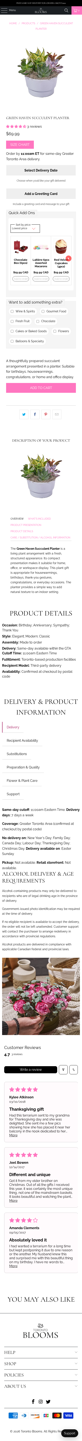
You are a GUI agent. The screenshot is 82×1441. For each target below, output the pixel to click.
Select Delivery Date (41, 170)
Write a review (31, 1070)
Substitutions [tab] (17, 754)
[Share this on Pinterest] (45, 414)
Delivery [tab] (13, 727)
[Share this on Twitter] (23, 414)
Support (69, 1433)
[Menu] (2, 10)
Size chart (20, 145)
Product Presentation (26, 525)
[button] (16, 126)
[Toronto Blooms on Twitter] (48, 1402)
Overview (17, 518)
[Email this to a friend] (56, 414)
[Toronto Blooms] (41, 10)
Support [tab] (13, 794)
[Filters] (63, 1069)
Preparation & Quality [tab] (23, 767)
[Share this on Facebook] (34, 414)
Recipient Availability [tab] (22, 741)
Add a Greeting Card (41, 194)
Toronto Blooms (31, 1431)
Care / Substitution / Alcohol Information (40, 537)
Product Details (22, 531)
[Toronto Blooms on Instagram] (41, 1402)
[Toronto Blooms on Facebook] (33, 1402)
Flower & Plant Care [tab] (22, 781)
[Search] (66, 10)
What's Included (39, 518)
